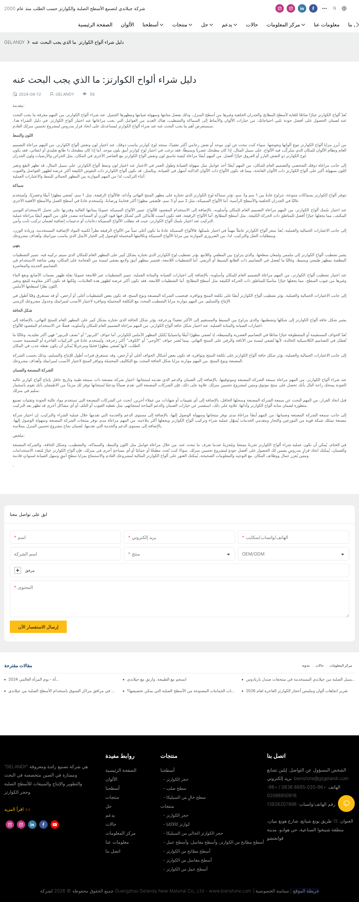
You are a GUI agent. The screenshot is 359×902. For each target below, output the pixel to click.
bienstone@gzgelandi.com (321, 778)
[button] (357, 24)
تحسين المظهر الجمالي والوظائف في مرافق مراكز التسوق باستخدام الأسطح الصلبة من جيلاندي (62, 690)
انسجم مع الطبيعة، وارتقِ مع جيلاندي (157, 679)
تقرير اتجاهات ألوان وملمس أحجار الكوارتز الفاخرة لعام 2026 (297, 690)
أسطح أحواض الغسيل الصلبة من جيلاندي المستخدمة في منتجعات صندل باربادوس (300, 679)
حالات (320, 665)
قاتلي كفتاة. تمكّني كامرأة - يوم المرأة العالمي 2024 (34, 679)
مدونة (306, 665)
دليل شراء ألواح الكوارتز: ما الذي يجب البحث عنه (78, 42)
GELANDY (14, 42)
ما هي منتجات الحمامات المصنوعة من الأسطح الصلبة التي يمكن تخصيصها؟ (181, 690)
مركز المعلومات (341, 665)
